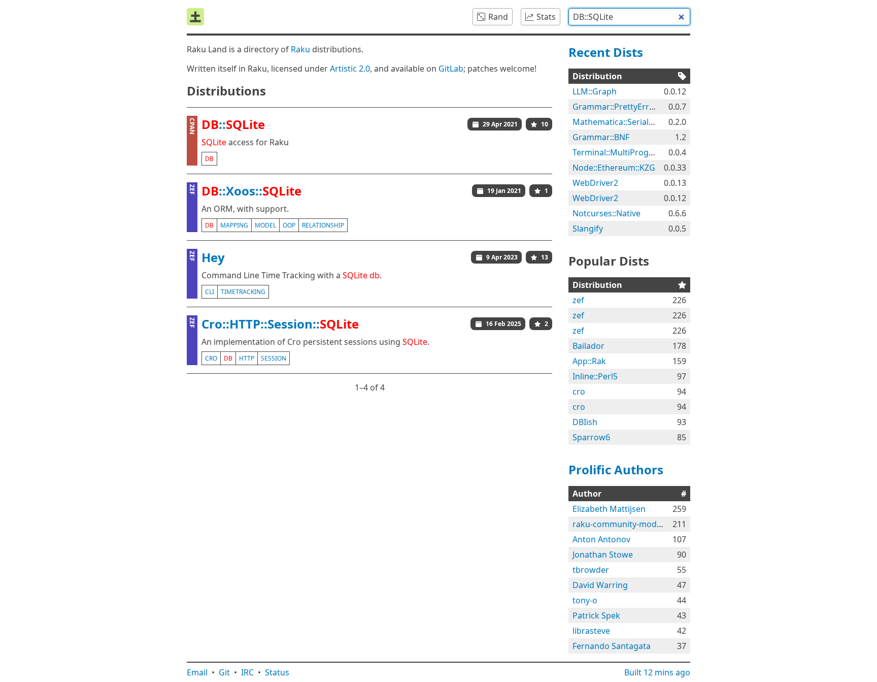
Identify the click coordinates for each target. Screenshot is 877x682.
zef (578, 300)
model (265, 225)
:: (233, 124)
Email (197, 672)
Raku (300, 49)
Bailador (588, 345)
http (246, 358)
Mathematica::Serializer (617, 121)
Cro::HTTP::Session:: (280, 323)
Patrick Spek (596, 615)
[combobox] (629, 16)
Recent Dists (605, 52)
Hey (213, 257)
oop (289, 225)
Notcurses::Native (606, 213)
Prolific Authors (615, 469)
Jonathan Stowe (602, 554)
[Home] (195, 16)
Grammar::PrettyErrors (617, 106)
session (273, 358)
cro (211, 358)
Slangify (587, 228)
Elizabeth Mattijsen (609, 508)
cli (209, 291)
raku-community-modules (622, 524)
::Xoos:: (251, 190)
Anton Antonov (601, 539)
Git (224, 672)
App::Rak (589, 361)
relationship (323, 225)
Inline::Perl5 (595, 376)
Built (657, 672)
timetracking (243, 291)
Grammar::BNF (600, 137)
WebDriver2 (595, 182)
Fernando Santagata (611, 646)
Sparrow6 (591, 437)
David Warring (600, 585)
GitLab (450, 68)
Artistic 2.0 (350, 68)
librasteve (591, 630)
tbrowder (590, 569)
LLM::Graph (594, 91)
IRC (247, 672)
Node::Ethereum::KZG (613, 167)
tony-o (584, 600)
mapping (234, 225)
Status (277, 672)
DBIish (584, 422)
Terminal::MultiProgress (618, 152)
